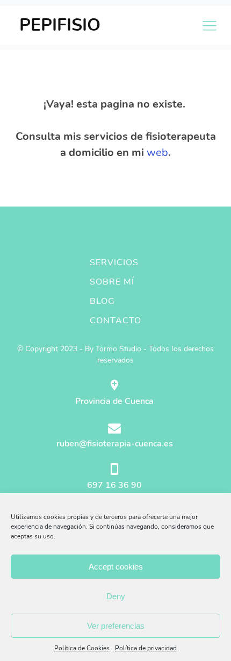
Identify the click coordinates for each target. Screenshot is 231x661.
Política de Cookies (82, 648)
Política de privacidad (146, 648)
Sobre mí (112, 282)
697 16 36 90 (114, 485)
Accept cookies (116, 566)
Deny (115, 596)
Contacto (115, 320)
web (157, 152)
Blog (102, 301)
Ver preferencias (116, 625)
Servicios (114, 262)
